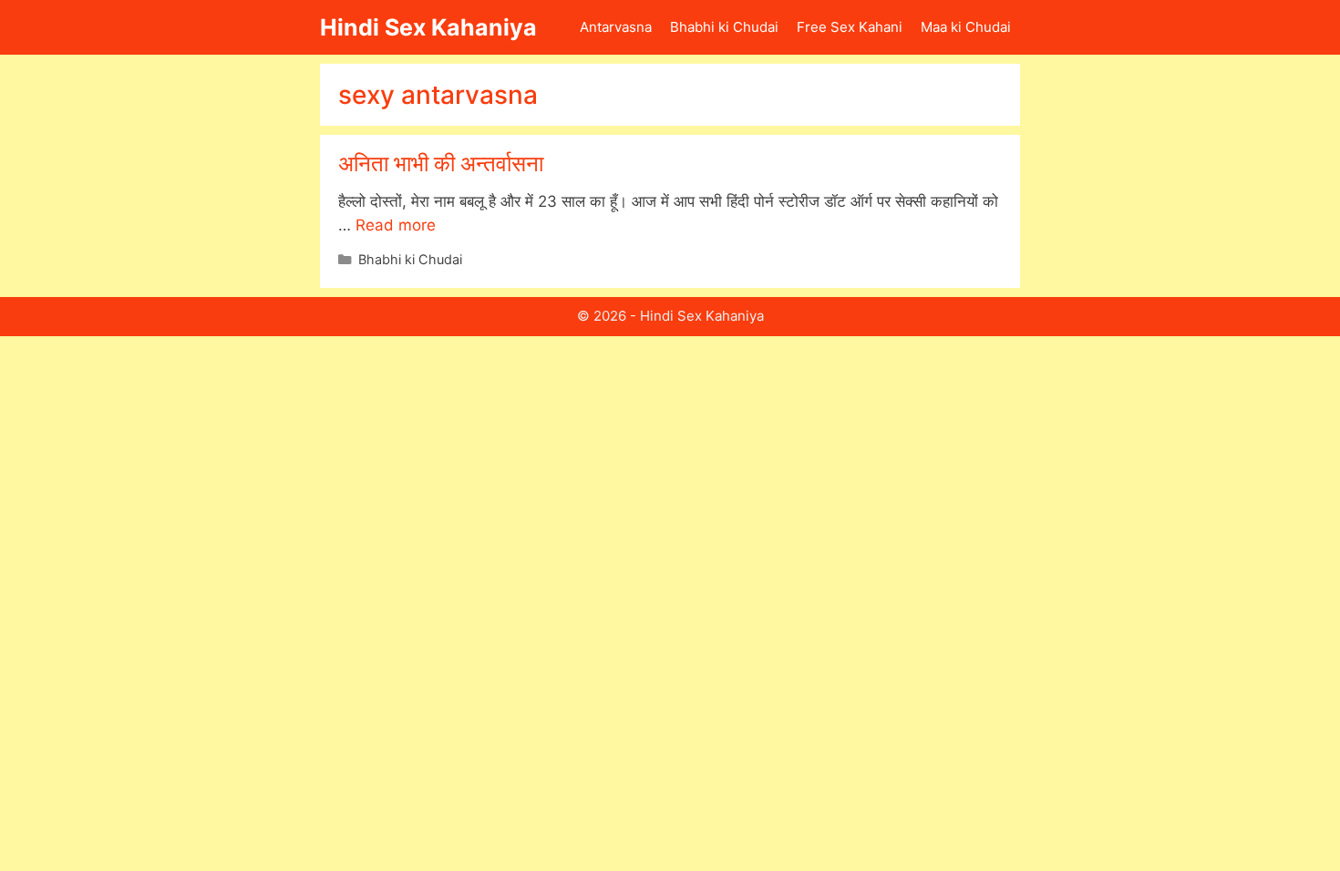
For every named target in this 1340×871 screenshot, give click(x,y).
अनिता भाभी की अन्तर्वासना (440, 163)
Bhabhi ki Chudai (724, 27)
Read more (396, 225)
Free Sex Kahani (849, 27)
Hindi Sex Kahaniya (428, 27)
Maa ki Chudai (966, 27)
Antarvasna (616, 27)
